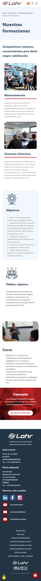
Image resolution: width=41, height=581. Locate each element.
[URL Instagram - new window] (20, 497)
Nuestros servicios (26, 13)
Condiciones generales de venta (20, 541)
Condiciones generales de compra (20, 545)
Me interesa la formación (20, 413)
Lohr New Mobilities (18, 512)
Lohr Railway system (18, 519)
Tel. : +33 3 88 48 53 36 (11, 485)
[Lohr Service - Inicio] (12, 3)
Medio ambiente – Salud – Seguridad (20, 556)
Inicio (5, 13)
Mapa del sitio (20, 530)
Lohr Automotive (16, 505)
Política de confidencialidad (20, 538)
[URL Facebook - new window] (12, 497)
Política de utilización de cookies (20, 549)
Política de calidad (20, 552)
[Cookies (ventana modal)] (4, 577)
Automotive (12, 13)
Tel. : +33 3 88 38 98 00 (11, 462)
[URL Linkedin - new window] (5, 497)
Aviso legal (20, 534)
